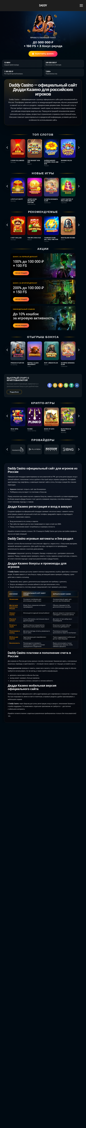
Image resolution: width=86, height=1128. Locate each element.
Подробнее (14, 392)
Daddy (43, 5)
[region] (43, 152)
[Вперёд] (79, 147)
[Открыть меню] (81, 5)
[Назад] (7, 147)
